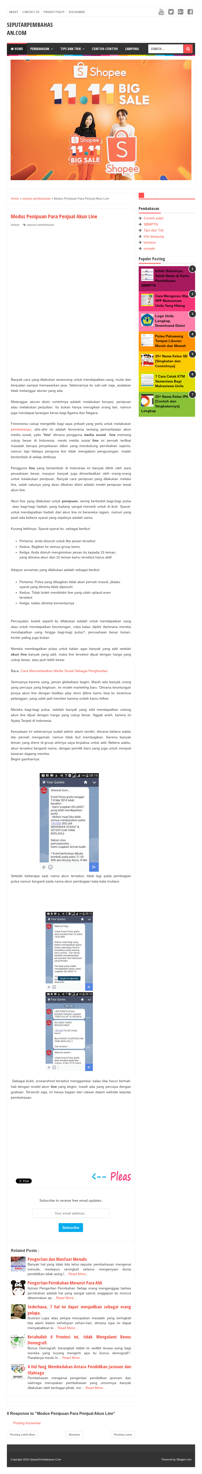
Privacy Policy (54, 12)
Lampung (132, 48)
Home (18, 48)
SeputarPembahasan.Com (45, 1459)
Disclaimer (77, 12)
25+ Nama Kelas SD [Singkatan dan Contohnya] (171, 361)
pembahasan (21, 429)
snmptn (149, 248)
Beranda (74, 1434)
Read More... (78, 1274)
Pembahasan (39, 48)
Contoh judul (153, 218)
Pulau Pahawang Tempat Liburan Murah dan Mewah (170, 341)
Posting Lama (123, 1434)
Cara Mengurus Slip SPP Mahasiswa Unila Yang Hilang (171, 301)
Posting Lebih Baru (22, 1434)
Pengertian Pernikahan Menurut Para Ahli (65, 1283)
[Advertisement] (48, 260)
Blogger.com (184, 1459)
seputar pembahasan (40, 224)
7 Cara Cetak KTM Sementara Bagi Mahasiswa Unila (170, 381)
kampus (150, 242)
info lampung (154, 236)
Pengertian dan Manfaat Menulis (57, 1259)
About (13, 12)
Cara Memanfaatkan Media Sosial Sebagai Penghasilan (64, 671)
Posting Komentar (27, 1423)
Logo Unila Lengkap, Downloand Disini (170, 321)
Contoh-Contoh (105, 48)
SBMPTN (151, 224)
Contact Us (30, 12)
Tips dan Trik (70, 48)
